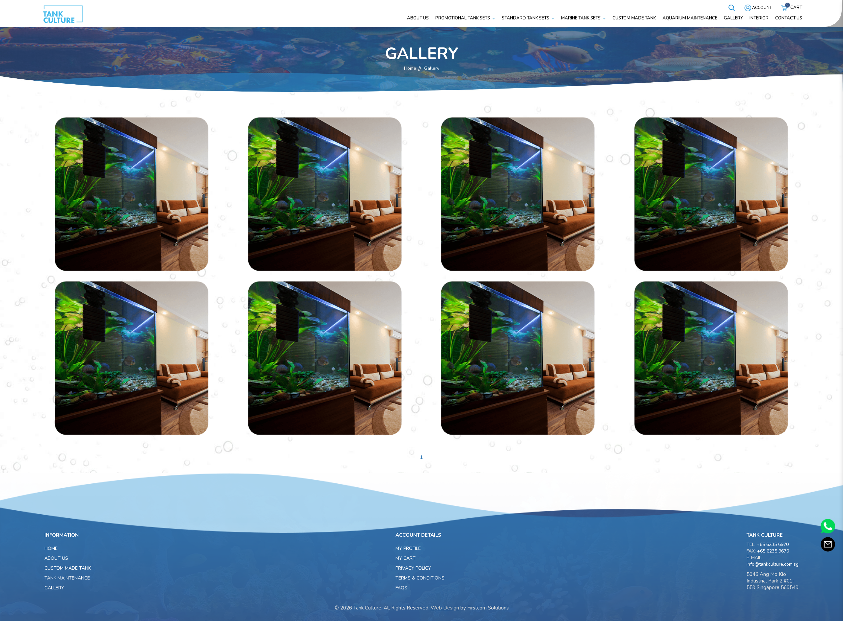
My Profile (408, 548)
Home (410, 68)
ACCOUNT (761, 7)
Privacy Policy (413, 568)
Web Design (445, 608)
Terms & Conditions (420, 578)
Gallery (431, 68)
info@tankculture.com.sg (773, 564)
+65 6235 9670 (773, 551)
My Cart (405, 558)
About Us (56, 558)
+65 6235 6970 (773, 544)
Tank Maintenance (67, 578)
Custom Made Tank (67, 568)
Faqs (401, 588)
